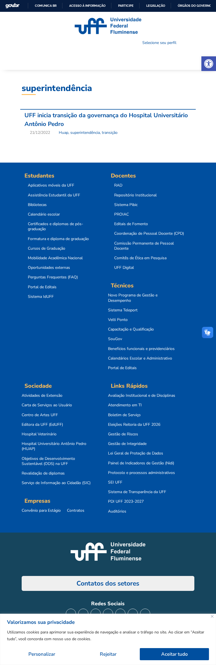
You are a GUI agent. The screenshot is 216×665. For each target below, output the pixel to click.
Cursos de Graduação (46, 248)
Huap (63, 132)
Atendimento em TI (125, 405)
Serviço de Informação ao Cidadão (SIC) (56, 483)
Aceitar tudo (174, 654)
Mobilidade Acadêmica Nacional (55, 258)
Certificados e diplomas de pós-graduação (55, 226)
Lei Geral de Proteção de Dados (135, 453)
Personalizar (41, 654)
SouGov (115, 339)
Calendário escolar (44, 214)
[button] (208, 63)
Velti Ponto (118, 319)
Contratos (75, 510)
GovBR (12, 5)
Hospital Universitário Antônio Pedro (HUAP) (54, 446)
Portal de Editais (42, 287)
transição (110, 132)
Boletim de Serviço (124, 415)
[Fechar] (212, 616)
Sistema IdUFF (41, 296)
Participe (126, 6)
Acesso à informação (87, 6)
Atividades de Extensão (42, 395)
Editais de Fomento (131, 224)
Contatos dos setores (107, 583)
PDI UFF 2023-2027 (126, 501)
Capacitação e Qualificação (131, 329)
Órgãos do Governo (195, 6)
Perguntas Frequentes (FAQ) (53, 277)
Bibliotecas (37, 204)
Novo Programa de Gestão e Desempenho (133, 298)
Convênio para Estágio (41, 510)
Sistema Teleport (123, 310)
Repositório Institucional (135, 195)
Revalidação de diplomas (43, 473)
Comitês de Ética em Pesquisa (140, 258)
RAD (118, 185)
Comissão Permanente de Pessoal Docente (144, 246)
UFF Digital (124, 267)
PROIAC (121, 214)
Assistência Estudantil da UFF (54, 195)
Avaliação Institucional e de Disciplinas (141, 395)
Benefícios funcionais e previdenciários (141, 348)
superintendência (85, 132)
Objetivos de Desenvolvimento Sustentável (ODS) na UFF (48, 461)
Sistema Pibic (126, 204)
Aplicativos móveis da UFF (51, 185)
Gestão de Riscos (123, 434)
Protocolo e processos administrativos (141, 472)
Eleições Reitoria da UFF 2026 (134, 424)
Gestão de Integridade (127, 443)
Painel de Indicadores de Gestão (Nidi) (141, 463)
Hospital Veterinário (39, 434)
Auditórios (117, 511)
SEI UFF (115, 482)
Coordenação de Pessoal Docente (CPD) (149, 233)
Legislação (155, 6)
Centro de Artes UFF (40, 415)
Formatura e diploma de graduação (58, 238)
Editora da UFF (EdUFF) (42, 424)
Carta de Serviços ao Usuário (47, 405)
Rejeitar (108, 654)
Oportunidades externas (49, 267)
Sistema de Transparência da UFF (137, 492)
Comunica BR (46, 6)
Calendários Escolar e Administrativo (140, 358)
